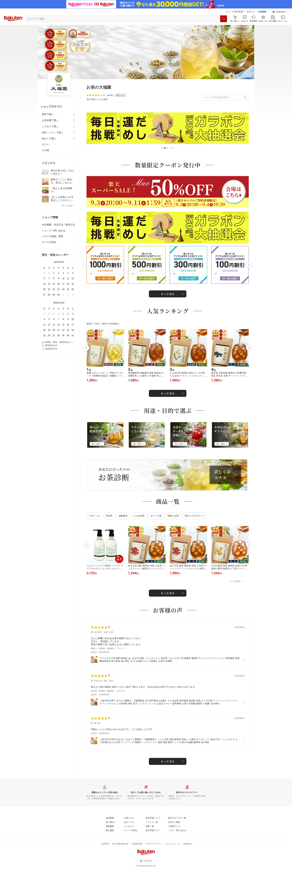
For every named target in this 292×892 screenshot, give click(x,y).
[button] (280, 12)
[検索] (223, 18)
